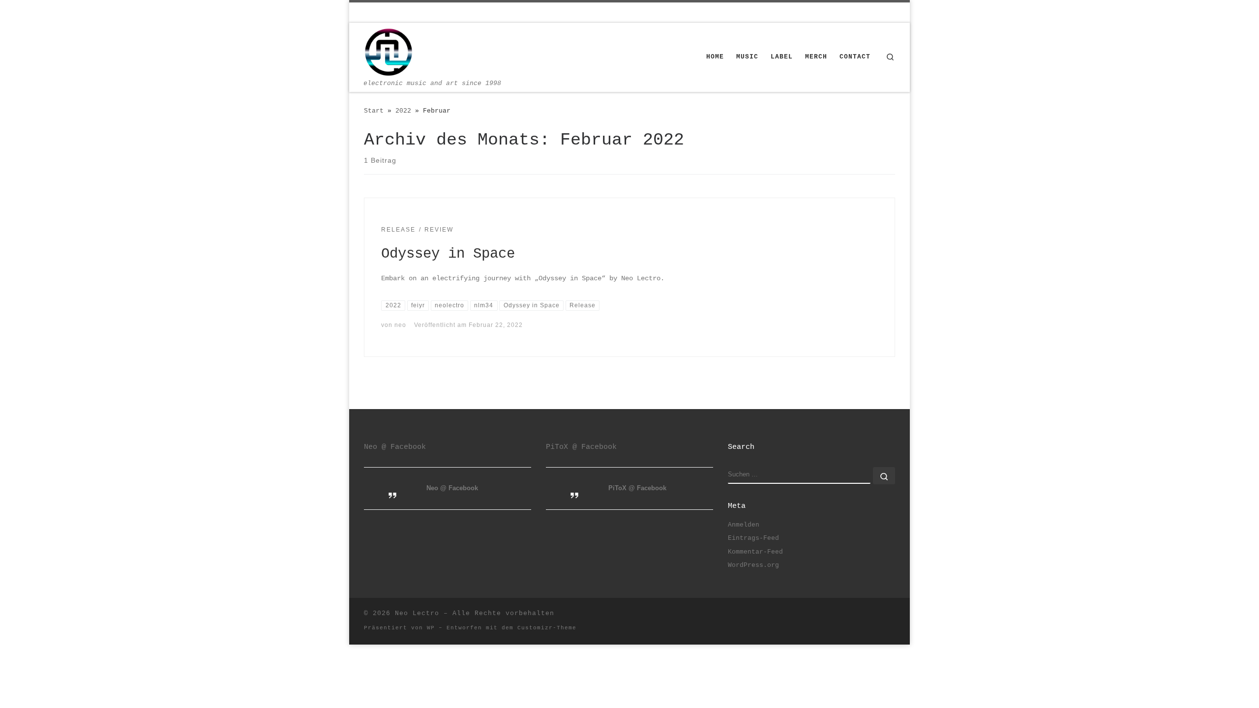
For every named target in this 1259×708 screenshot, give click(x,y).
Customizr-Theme (546, 628)
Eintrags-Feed (753, 538)
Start (374, 111)
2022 (403, 111)
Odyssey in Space (448, 254)
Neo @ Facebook (395, 446)
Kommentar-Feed (755, 552)
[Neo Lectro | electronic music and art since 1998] (388, 52)
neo (400, 325)
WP (431, 628)
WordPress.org (753, 565)
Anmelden (743, 525)
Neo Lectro (417, 613)
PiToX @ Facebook (581, 446)
